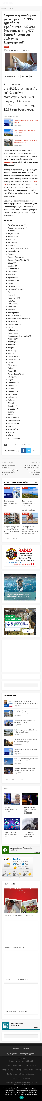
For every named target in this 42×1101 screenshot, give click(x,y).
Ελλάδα (6, 47)
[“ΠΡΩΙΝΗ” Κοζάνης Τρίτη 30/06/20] (21, 997)
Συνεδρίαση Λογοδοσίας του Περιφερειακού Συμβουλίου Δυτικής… (26, 702)
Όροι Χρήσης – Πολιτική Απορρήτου (21, 1054)
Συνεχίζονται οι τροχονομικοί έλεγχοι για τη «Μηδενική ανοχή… (25, 741)
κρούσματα (8, 162)
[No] (39, 1093)
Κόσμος (16, 1048)
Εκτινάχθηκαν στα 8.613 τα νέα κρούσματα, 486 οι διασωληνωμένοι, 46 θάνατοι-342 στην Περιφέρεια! (31, 469)
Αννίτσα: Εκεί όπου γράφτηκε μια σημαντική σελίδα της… (24, 722)
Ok (22, 1098)
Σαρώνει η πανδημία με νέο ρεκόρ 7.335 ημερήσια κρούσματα (22, 444)
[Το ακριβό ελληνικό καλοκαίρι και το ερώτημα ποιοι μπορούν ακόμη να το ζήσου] (30, 518)
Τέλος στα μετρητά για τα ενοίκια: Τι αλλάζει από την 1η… (25, 141)
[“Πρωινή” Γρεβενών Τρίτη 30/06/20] (21, 965)
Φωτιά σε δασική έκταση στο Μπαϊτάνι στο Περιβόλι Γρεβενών (26, 760)
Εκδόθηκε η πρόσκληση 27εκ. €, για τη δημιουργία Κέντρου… (25, 731)
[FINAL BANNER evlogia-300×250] (20, 621)
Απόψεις (25, 513)
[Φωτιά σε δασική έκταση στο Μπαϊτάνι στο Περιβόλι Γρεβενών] (8, 761)
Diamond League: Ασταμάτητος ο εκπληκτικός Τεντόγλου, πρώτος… (25, 769)
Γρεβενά (26, 1048)
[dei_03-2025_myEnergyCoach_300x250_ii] (20, 587)
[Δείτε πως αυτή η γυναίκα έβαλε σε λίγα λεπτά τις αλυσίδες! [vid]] (30, 824)
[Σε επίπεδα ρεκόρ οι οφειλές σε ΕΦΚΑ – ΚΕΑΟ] (8, 123)
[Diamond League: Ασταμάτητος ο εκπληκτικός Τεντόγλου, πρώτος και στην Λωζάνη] (8, 770)
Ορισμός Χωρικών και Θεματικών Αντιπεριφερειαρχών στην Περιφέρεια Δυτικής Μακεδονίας (10, 469)
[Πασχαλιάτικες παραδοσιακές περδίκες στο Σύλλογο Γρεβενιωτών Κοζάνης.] (21, 900)
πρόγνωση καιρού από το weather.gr (18, 877)
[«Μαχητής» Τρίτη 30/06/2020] (21, 933)
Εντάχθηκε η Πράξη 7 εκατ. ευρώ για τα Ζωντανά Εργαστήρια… (25, 712)
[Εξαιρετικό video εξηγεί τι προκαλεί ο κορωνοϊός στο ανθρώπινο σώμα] (12, 824)
